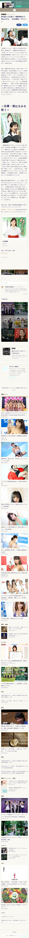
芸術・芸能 (4, 14)
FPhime (5, 253)
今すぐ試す (19, 6)
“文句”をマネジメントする (7, 916)
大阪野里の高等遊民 (9, 287)
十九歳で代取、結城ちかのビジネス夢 (12, 618)
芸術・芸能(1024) (4, 257)
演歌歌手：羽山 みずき (7, 209)
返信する (26, 294)
